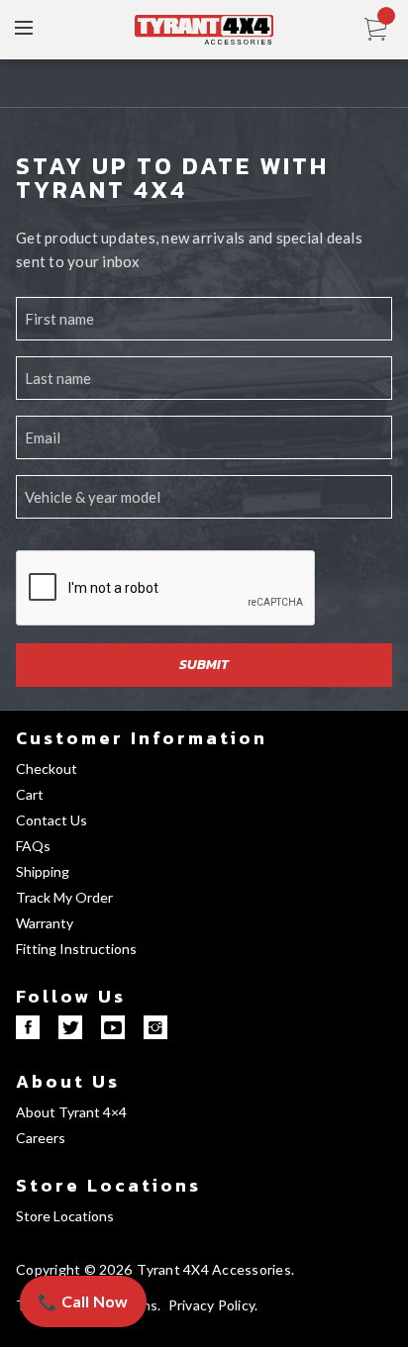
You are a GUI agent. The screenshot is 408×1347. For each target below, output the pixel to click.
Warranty (44, 922)
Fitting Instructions (76, 948)
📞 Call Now (83, 1301)
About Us (68, 1081)
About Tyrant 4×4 (71, 1112)
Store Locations (108, 1185)
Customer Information (141, 737)
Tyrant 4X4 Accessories (214, 1269)
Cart (30, 794)
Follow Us (71, 996)
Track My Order (64, 897)
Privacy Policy (211, 1305)
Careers (40, 1137)
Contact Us (51, 820)
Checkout (46, 768)
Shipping (42, 871)
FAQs (33, 845)
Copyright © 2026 (74, 1269)
